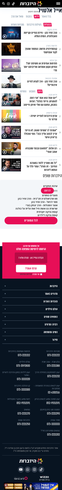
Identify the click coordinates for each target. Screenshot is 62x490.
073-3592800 (23, 365)
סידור (55, 339)
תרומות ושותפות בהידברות (19, 350)
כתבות (28, 16)
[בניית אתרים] (44, 476)
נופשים (27, 408)
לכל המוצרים (31, 220)
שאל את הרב (17, 16)
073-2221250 (23, 423)
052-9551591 (53, 402)
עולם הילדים (52, 308)
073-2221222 (53, 354)
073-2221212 (24, 354)
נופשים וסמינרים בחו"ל (50, 430)
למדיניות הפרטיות (26, 273)
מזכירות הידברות (53, 350)
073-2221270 (23, 413)
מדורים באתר (51, 293)
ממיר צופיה (55, 419)
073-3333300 (23, 389)
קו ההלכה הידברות (22, 385)
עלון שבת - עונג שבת (51, 361)
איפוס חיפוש (33, 11)
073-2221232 (53, 375)
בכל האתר (46, 16)
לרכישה (47, 190)
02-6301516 (54, 392)
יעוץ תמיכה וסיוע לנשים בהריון (47, 398)
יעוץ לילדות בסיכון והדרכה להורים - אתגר (16, 373)
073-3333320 (23, 378)
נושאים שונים (50, 316)
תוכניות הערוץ (50, 301)
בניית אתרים (44, 479)
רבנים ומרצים (51, 324)
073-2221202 (53, 434)
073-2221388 (53, 365)
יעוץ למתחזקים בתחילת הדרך (47, 371)
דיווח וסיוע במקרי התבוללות (18, 398)
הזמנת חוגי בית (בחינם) (50, 408)
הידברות (54, 285)
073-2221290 (53, 413)
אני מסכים (29, 273)
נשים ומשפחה (51, 331)
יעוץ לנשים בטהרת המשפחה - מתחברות (47, 386)
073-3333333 (53, 423)
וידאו (36, 16)
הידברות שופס (24, 419)
